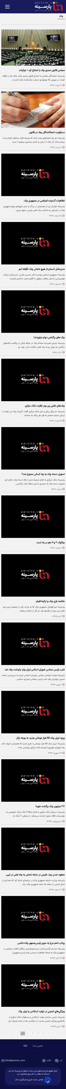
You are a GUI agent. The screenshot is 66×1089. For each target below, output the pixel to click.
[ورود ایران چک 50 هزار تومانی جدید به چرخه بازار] (33, 712)
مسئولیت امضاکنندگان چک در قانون (47, 132)
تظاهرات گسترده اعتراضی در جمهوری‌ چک (44, 201)
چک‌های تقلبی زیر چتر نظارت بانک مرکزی (45, 406)
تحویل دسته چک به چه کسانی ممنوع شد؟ (43, 474)
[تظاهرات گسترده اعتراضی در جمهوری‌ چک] (33, 175)
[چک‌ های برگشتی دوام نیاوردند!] (33, 311)
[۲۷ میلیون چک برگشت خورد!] (33, 780)
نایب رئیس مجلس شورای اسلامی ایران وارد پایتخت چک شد (35, 670)
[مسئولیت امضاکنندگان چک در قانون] (33, 110)
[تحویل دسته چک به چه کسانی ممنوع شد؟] (33, 448)
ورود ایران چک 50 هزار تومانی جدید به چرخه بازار (40, 738)
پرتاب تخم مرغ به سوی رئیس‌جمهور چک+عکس (41, 943)
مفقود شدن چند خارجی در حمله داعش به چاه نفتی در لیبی (35, 875)
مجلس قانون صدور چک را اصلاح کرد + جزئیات (42, 70)
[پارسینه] (47, 6)
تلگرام (49, 1060)
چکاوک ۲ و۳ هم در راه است (51, 543)
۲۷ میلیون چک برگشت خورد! (50, 806)
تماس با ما (38, 1046)
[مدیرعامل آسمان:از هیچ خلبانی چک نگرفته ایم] (33, 243)
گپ (60, 1060)
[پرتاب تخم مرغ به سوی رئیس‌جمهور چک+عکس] (33, 917)
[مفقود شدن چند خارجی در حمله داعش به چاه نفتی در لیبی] (33, 849)
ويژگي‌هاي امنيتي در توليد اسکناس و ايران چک (41, 1012)
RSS (25, 1046)
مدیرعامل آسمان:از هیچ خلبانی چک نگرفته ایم (42, 269)
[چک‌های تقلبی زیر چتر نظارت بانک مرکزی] (33, 380)
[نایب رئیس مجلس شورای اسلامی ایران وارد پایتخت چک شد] (33, 644)
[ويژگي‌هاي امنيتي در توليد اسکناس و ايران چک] (33, 985)
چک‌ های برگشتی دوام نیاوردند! (49, 338)
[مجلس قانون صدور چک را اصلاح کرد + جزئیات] (33, 47)
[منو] (7, 7)
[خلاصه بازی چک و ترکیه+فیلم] (33, 575)
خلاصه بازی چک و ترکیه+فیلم (50, 601)
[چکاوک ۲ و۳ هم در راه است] (33, 516)
